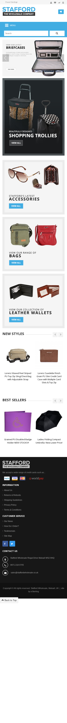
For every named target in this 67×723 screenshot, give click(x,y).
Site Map (8, 536)
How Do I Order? (11, 526)
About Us (8, 490)
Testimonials (9, 531)
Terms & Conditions (12, 510)
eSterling (35, 591)
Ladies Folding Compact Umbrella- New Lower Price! (49, 441)
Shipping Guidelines (13, 500)
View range (11, 69)
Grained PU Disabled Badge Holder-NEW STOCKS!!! (18, 441)
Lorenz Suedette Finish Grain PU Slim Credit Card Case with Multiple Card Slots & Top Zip (49, 378)
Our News (8, 521)
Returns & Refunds (12, 495)
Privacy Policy (10, 505)
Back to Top (10, 600)
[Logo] (16, 464)
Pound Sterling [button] (11, 2)
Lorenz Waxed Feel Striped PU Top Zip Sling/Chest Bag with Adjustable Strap (18, 376)
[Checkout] (59, 2)
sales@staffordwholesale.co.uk (24, 572)
